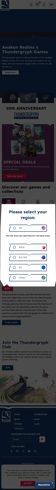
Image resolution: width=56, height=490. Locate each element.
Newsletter (44, 484)
